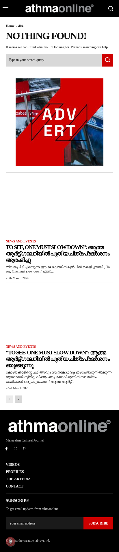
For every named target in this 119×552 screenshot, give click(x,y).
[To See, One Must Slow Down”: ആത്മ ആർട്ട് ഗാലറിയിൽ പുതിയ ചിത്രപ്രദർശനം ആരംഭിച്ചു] (59, 207)
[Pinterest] (24, 449)
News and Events (21, 241)
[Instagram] (15, 449)
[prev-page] (9, 399)
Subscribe (98, 523)
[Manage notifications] (10, 541)
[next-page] (18, 399)
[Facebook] (6, 449)
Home (10, 26)
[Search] (107, 60)
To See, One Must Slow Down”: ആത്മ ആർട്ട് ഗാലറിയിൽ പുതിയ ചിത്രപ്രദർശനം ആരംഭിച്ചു (57, 253)
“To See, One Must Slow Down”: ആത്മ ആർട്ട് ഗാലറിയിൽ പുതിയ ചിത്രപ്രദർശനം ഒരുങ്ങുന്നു (57, 358)
